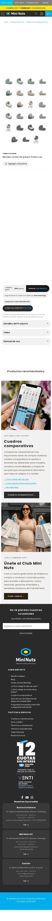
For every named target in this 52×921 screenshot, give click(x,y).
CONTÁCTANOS (6, 3)
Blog (13, 679)
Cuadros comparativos (21, 695)
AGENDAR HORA (32, 3)
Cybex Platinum (9, 154)
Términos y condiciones (21, 725)
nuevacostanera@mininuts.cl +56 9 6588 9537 (26, 820)
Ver (24, 825)
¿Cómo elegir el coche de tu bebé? (24, 690)
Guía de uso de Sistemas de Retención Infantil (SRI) (23, 699)
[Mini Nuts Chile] (20, 14)
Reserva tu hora (18, 735)
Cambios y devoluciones (22, 718)
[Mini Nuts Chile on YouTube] (27, 797)
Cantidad (7, 201)
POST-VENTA (19, 3)
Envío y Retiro (17, 722)
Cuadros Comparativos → (21, 495)
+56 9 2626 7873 (26, 876)
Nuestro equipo (18, 676)
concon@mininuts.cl (26, 873)
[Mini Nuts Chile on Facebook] (22, 797)
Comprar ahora (26, 273)
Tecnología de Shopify (26, 901)
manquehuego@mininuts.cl (26, 847)
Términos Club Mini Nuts (21, 729)
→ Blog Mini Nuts (11, 487)
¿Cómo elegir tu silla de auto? (24, 686)
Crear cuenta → (16, 596)
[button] (16, 163)
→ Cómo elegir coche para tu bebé (20, 483)
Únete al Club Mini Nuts (21, 682)
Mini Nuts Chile (19, 898)
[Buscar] (36, 13)
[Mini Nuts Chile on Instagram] (32, 797)
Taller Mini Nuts (17, 732)
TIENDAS (45, 3)
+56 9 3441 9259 (26, 849)
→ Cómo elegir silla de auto (16, 479)
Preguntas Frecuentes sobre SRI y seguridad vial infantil (25, 705)
